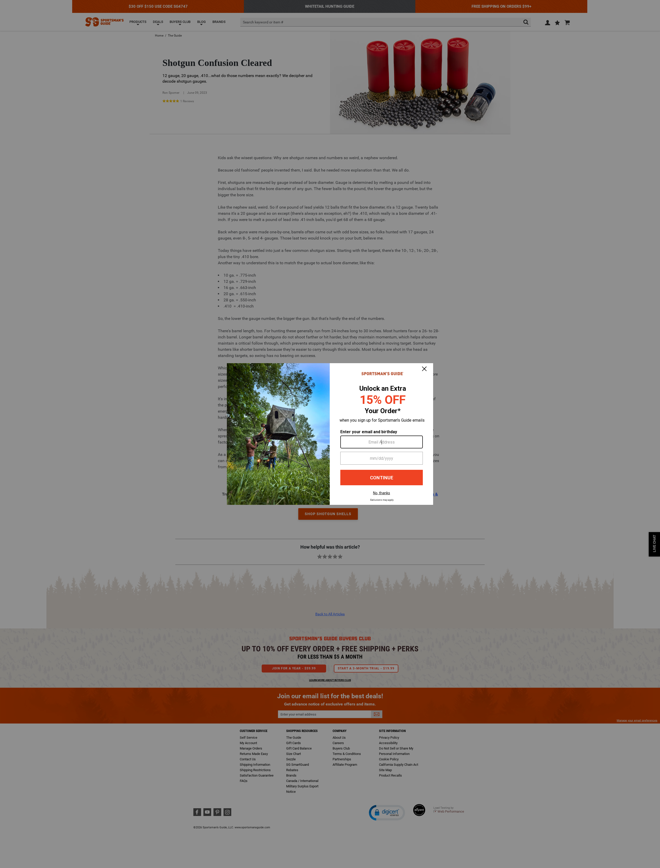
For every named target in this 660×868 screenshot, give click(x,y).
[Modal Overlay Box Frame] (330, 434)
